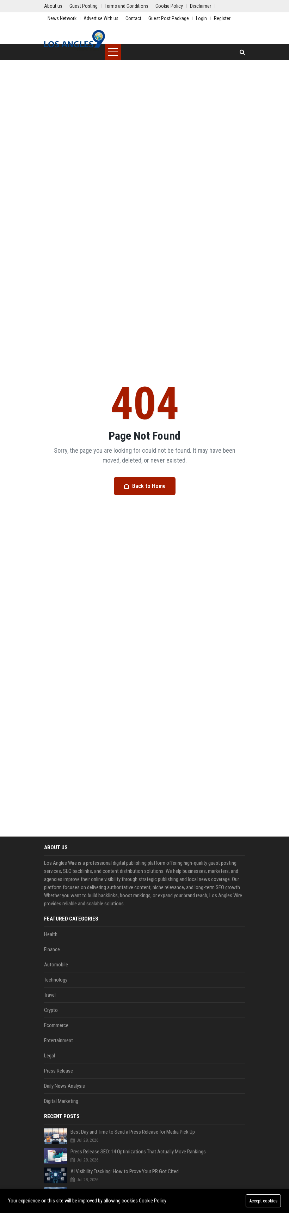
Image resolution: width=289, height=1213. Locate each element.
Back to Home (149, 486)
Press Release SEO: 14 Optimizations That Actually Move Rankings (138, 1151)
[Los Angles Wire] (74, 40)
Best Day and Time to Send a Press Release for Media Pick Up (132, 1132)
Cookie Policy (152, 1200)
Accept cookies (263, 1200)
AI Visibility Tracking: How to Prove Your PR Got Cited (124, 1171)
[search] (242, 52)
